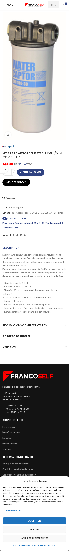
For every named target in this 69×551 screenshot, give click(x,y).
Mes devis (7, 437)
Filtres (61, 212)
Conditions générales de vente (17, 469)
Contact (6, 448)
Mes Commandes (11, 432)
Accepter (34, 520)
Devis (53, 5)
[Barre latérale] (4, 169)
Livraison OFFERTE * (17, 218)
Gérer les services (13, 510)
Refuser (34, 529)
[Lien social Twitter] (17, 235)
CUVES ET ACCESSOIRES (43, 212)
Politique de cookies (21, 545)
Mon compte (8, 426)
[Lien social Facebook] (13, 235)
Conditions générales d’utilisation (19, 474)
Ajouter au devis (16, 182)
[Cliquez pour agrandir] (8, 135)
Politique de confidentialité (43, 545)
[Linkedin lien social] (25, 235)
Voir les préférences (34, 538)
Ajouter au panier (30, 172)
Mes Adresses (9, 443)
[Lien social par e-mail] (21, 235)
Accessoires (22, 212)
